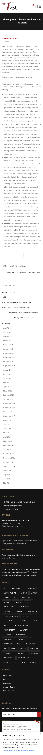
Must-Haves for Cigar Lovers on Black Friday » (24, 272)
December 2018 (9, 353)
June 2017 (7, 429)
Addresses (7, 683)
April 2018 (6, 387)
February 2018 (8, 395)
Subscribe (39, 714)
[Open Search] (36, 6)
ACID (5, 588)
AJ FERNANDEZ (17, 588)
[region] (21, 743)
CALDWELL (17, 602)
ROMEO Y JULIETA (24, 658)
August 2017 (7, 420)
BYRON (6, 602)
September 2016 (9, 466)
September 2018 (9, 366)
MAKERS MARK (9, 639)
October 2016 (8, 462)
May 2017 (6, 433)
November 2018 (9, 357)
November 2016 (9, 458)
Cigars (6, 42)
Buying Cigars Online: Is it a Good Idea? (16, 307)
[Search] (39, 285)
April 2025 (6, 328)
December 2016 (9, 454)
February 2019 (8, 345)
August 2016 (7, 470)
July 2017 (6, 424)
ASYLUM (34, 593)
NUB (5, 648)
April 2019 (6, 336)
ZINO (32, 662)
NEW (18, 644)
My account (7, 675)
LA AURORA (24, 630)
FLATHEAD (22, 621)
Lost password (8, 691)
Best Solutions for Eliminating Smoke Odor (16, 302)
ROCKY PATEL (9, 658)
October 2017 (8, 412)
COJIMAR (7, 611)
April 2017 (6, 437)
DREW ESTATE (32, 611)
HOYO (6, 625)
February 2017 (8, 445)
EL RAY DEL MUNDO (11, 616)
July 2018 (6, 374)
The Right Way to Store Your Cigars (21, 318)
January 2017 (8, 449)
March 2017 (7, 441)
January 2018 (8, 399)
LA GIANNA (7, 635)
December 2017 (9, 403)
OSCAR (23, 648)
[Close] (40, 733)
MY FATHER (8, 644)
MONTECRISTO (24, 639)
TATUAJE (7, 662)
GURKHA (34, 621)
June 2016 (7, 479)
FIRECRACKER (9, 621)
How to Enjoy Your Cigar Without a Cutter (23, 312)
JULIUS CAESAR (9, 630)
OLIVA (13, 648)
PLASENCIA (20, 653)
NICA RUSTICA (30, 644)
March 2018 (7, 391)
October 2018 (8, 362)
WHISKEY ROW (20, 662)
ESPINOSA (26, 616)
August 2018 (7, 370)
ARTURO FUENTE (10, 593)
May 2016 (6, 483)
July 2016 (6, 475)
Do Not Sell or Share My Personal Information (19, 751)
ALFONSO (31, 588)
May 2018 (6, 382)
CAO (27, 602)
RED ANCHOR (33, 653)
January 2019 (8, 349)
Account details (9, 687)
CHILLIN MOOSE (24, 607)
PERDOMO (7, 653)
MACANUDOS (20, 635)
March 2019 (7, 341)
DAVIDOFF (18, 611)
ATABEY (6, 597)
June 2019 (7, 332)
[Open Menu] (40, 6)
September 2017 (9, 416)
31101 (4, 297)
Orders (5, 679)
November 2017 (9, 408)
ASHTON (24, 593)
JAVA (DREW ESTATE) (20, 625)
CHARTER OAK (9, 607)
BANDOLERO (26, 597)
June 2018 (7, 378)
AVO (15, 597)
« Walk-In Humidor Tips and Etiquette (15, 266)
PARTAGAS (34, 648)
